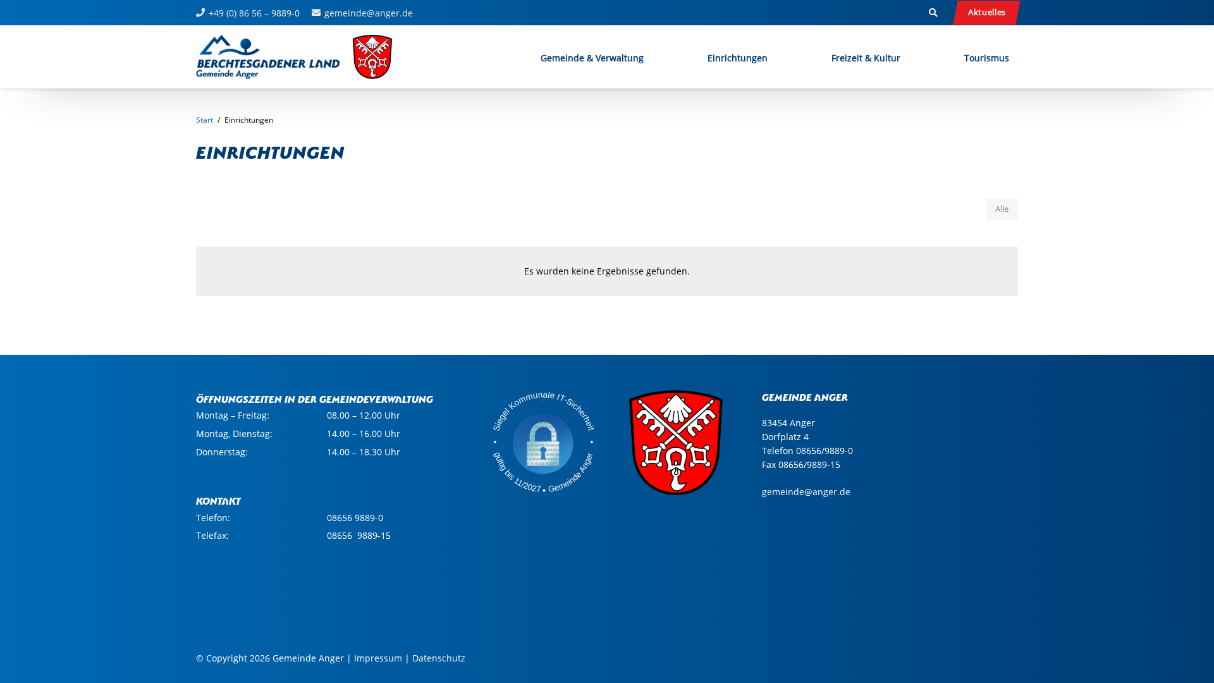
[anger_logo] (294, 57)
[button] (933, 12)
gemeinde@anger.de (806, 492)
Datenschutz (438, 658)
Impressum (378, 658)
